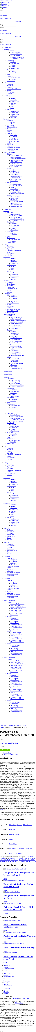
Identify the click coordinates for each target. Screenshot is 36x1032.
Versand (5, 967)
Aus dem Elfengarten (16, 163)
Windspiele (10, 146)
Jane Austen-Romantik (16, 160)
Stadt (27, 861)
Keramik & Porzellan (13, 141)
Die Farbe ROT (14, 173)
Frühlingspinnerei (15, 605)
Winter (9, 195)
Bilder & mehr (11, 133)
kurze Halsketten (15, 52)
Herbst (9, 182)
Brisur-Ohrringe (14, 63)
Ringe (8, 74)
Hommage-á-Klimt (15, 192)
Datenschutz (6, 981)
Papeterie (6, 119)
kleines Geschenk (27, 825)
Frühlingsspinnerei (15, 157)
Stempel (9, 128)
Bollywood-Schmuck (16, 179)
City (5, 860)
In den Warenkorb (5, 750)
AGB (5, 970)
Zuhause (19, 825)
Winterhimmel (14, 198)
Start (1, 725)
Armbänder (13, 73)
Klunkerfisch (25, 998)
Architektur (20, 858)
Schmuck (6, 49)
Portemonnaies (14, 114)
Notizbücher (10, 125)
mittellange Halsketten (16, 382)
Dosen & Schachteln (12, 149)
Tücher (12, 104)
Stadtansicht (32, 861)
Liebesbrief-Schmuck (16, 162)
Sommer (9, 168)
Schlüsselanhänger (12, 127)
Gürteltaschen (14, 112)
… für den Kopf (11, 97)
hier (26, 1012)
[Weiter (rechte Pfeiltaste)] (2, 1031)
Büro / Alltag (13, 825)
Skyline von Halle (20, 861)
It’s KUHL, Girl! (15, 197)
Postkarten (10, 120)
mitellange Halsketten (16, 54)
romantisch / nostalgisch (16, 853)
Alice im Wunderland (16, 165)
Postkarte (6, 861)
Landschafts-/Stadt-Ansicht (16, 848)
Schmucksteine (7, 985)
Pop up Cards (11, 92)
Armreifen (13, 71)
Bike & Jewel (14, 166)
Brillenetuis (13, 116)
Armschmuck (10, 70)
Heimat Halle (14, 181)
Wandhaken (10, 144)
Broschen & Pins (15, 77)
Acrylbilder (10, 84)
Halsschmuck (10, 50)
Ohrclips (12, 66)
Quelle (2, 809)
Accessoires (6, 95)
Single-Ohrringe (14, 68)
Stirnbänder (13, 100)
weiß (10, 829)
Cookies (5, 982)
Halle (8, 860)
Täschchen (13, 117)
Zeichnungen (10, 85)
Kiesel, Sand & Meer (16, 185)
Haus (20, 860)
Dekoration (6, 131)
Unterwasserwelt (15, 177)
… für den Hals (11, 103)
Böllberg (26, 858)
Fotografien (10, 124)
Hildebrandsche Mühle (28, 860)
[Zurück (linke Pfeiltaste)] (0, 1031)
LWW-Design (15, 998)
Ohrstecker (13, 65)
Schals (12, 106)
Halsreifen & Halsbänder (17, 386)
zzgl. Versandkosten (9, 743)
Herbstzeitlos (14, 189)
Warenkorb (18, 21)
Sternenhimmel (14, 171)
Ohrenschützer (14, 101)
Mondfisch (6, 984)
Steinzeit (12, 187)
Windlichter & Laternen (13, 147)
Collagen (12, 138)
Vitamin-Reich (14, 174)
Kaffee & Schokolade (16, 190)
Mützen (12, 98)
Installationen (14, 139)
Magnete (9, 130)
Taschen (9, 109)
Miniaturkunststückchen (17, 193)
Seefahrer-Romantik (16, 204)
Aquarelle (9, 87)
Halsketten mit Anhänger (17, 57)
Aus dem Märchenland (16, 201)
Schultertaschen (14, 111)
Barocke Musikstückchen (17, 155)
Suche (1, 8)
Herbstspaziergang (15, 184)
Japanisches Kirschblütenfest (18, 158)
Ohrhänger (13, 62)
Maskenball (13, 203)
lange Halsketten (15, 55)
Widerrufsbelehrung (8, 968)
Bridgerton (13, 170)
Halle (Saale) (28, 848)
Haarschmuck (11, 81)
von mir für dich (7, 47)
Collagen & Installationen (14, 89)
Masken (9, 90)
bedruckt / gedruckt (14, 834)
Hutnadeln (13, 79)
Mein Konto (3, 15)
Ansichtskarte (13, 858)
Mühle (2, 861)
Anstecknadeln (11, 76)
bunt (14, 829)
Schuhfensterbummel (16, 176)
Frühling (9, 154)
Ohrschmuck (10, 60)
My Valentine (14, 200)
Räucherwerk (10, 150)
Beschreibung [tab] (7, 753)
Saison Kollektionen (9, 152)
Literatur (9, 93)
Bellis (10, 839)
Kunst (5, 82)
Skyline (12, 861)
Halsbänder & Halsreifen (17, 58)
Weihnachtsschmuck (16, 206)
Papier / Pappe (13, 844)
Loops (12, 108)
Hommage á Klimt (15, 640)
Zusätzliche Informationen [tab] (10, 754)
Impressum (6, 965)
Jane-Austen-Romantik (16, 608)
